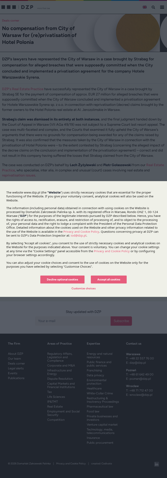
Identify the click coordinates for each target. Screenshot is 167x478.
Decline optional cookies (62, 279)
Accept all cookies (108, 279)
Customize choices (83, 288)
